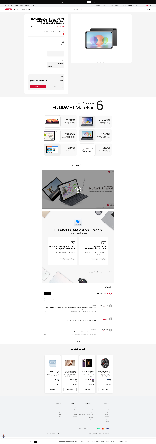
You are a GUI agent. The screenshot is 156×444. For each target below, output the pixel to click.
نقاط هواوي (91, 419)
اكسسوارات (107, 419)
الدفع (55, 86)
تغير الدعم (59, 412)
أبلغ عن (45, 311)
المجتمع (21, 5)
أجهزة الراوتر (104, 5)
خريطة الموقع (107, 433)
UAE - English (49, 433)
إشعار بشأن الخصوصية (74, 410)
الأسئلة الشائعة (91, 417)
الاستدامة (59, 410)
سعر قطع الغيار (75, 414)
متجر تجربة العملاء (74, 409)
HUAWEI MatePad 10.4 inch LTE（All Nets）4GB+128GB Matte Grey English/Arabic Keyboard (47, 21)
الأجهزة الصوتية (110, 5)
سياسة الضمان (75, 416)
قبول (35, 441)
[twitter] (85, 429)
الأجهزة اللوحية (117, 5)
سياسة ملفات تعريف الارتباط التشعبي (65, 441)
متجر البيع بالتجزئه (27, 5)
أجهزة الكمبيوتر (123, 5)
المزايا (81, 9)
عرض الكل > (78, 341)
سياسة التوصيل (91, 410)
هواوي (60, 416)
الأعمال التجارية (16, 5)
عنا (60, 409)
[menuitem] (143, 5)
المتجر (143, 5)
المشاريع (59, 414)
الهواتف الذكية (138, 5)
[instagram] (80, 429)
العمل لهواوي (59, 418)
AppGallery (98, 5)
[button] (11, 5)
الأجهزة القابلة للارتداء (131, 5)
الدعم (33, 5)
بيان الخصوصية (95, 433)
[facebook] (87, 429)
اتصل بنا (60, 419)
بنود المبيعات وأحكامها (90, 409)
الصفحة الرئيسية (106, 399)
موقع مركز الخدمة (74, 412)
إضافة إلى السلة (8, 9)
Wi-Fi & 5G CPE (107, 418)
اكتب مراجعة (47, 293)
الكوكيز (90, 433)
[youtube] (82, 429)
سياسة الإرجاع (91, 412)
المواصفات (76, 9)
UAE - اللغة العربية (54, 433)
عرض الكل (31, 26)
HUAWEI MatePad (91, 399)
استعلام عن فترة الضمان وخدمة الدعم (71, 418)
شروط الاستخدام (101, 433)
